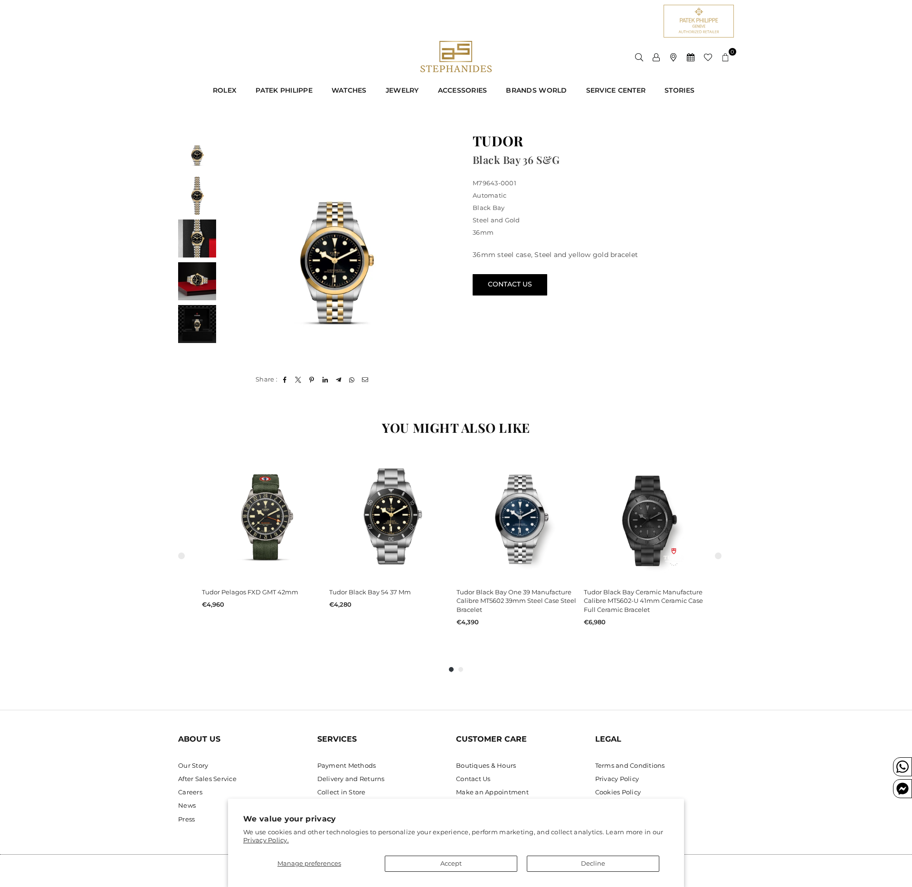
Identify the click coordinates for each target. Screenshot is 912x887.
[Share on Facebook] (284, 379)
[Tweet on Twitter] (298, 379)
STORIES (679, 90)
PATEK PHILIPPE (284, 90)
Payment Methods (346, 765)
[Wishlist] (708, 56)
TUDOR (498, 141)
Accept (451, 863)
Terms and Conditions (630, 765)
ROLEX (225, 90)
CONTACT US (510, 284)
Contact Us (473, 778)
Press (186, 819)
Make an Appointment (492, 792)
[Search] (639, 56)
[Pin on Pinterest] (311, 379)
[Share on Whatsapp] (352, 379)
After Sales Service (207, 778)
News (187, 805)
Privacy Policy (617, 778)
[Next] (436, 248)
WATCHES (349, 90)
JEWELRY (402, 90)
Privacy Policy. (266, 840)
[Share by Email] (365, 379)
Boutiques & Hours (486, 765)
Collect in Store (341, 792)
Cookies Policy (618, 792)
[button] (725, 56)
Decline (593, 863)
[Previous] (234, 248)
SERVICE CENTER (616, 90)
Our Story (193, 765)
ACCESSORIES (462, 90)
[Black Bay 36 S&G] (197, 153)
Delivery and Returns (351, 778)
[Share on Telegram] (338, 379)
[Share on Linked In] (325, 379)
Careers (190, 792)
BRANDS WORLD (536, 90)
